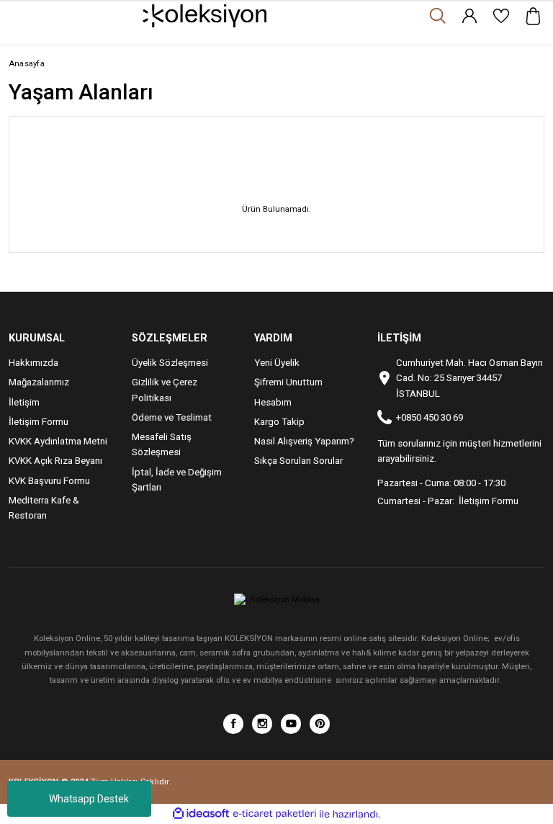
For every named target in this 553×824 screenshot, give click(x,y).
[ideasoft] (201, 813)
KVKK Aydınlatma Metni (58, 441)
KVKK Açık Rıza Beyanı (55, 460)
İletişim (24, 402)
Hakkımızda (33, 362)
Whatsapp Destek (89, 799)
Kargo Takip (279, 421)
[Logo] (205, 15)
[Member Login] (469, 15)
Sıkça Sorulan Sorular (298, 460)
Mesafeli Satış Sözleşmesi (162, 444)
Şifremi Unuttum (288, 382)
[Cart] (532, 15)
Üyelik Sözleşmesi (170, 362)
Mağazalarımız (39, 382)
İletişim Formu (38, 421)
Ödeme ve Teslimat (172, 417)
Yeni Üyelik (277, 362)
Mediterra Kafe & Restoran (44, 508)
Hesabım (273, 402)
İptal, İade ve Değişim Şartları (177, 480)
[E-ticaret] (275, 814)
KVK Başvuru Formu (49, 480)
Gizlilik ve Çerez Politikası (164, 390)
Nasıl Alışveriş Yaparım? (304, 441)
